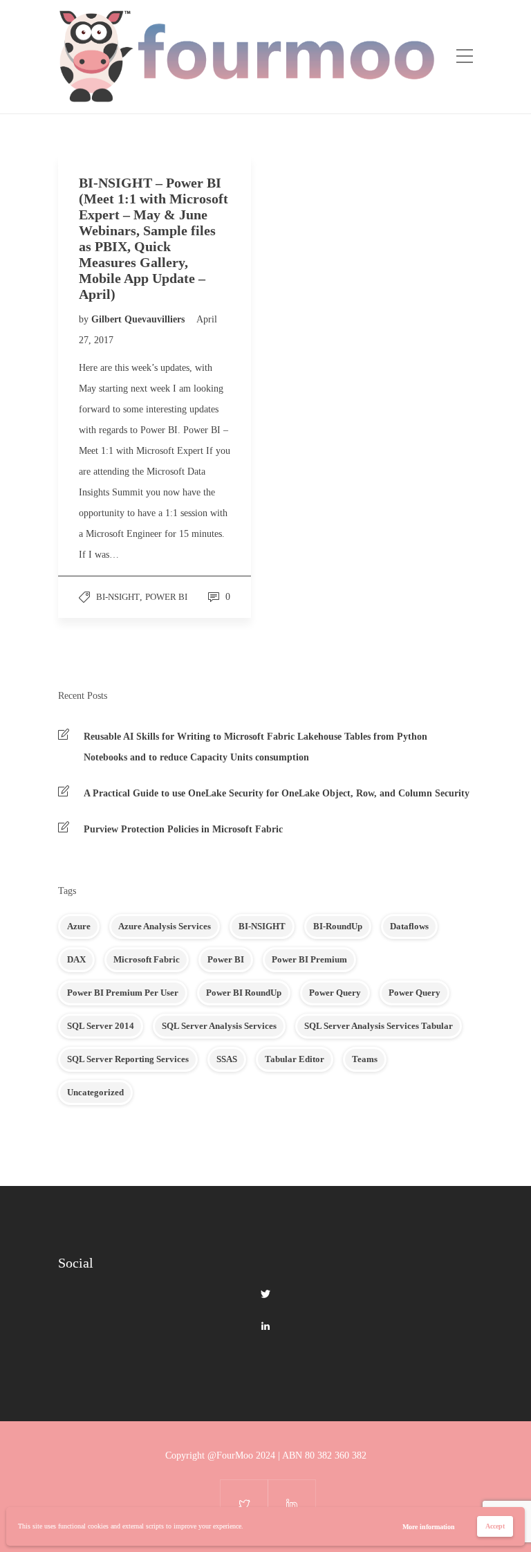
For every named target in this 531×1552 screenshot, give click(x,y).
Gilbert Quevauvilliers (139, 319)
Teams (365, 1059)
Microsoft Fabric (146, 959)
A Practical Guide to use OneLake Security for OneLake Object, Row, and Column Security (276, 793)
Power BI (166, 597)
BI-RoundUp (337, 926)
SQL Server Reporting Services (128, 1059)
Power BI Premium (309, 959)
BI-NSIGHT (118, 597)
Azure (79, 926)
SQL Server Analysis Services (219, 1026)
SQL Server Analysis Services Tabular (378, 1026)
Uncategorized (95, 1092)
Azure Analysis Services (164, 926)
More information (428, 1527)
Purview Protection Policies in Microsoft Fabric (183, 829)
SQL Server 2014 (100, 1026)
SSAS (226, 1059)
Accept (495, 1526)
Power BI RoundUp (243, 992)
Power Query (335, 992)
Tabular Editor (294, 1059)
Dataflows (409, 926)
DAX (76, 959)
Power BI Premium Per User (122, 992)
